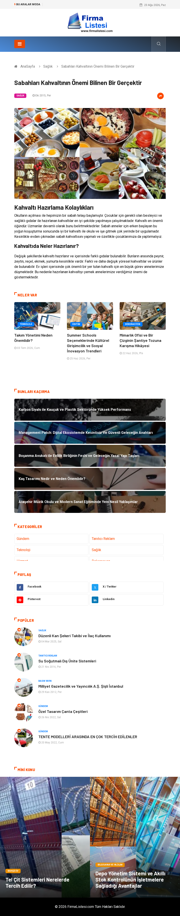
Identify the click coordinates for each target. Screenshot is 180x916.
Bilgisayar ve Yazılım (110, 865)
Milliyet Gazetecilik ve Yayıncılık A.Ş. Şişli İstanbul (80, 686)
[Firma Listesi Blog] (90, 22)
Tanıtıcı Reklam (103, 539)
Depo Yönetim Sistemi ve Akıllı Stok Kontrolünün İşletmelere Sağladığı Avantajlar (130, 879)
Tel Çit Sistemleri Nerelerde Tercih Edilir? (37, 882)
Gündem (23, 539)
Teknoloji (26, 324)
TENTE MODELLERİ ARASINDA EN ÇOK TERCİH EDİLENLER (87, 736)
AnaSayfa (27, 66)
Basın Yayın (45, 681)
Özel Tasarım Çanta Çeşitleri (63, 711)
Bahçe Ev (13, 871)
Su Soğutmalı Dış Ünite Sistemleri (67, 660)
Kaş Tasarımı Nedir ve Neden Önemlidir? (71, 5)
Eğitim (76, 324)
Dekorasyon (132, 324)
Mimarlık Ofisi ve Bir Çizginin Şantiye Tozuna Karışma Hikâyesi (140, 340)
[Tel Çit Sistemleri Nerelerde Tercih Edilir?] (45, 837)
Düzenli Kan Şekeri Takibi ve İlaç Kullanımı (74, 635)
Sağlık (48, 66)
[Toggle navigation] (19, 44)
